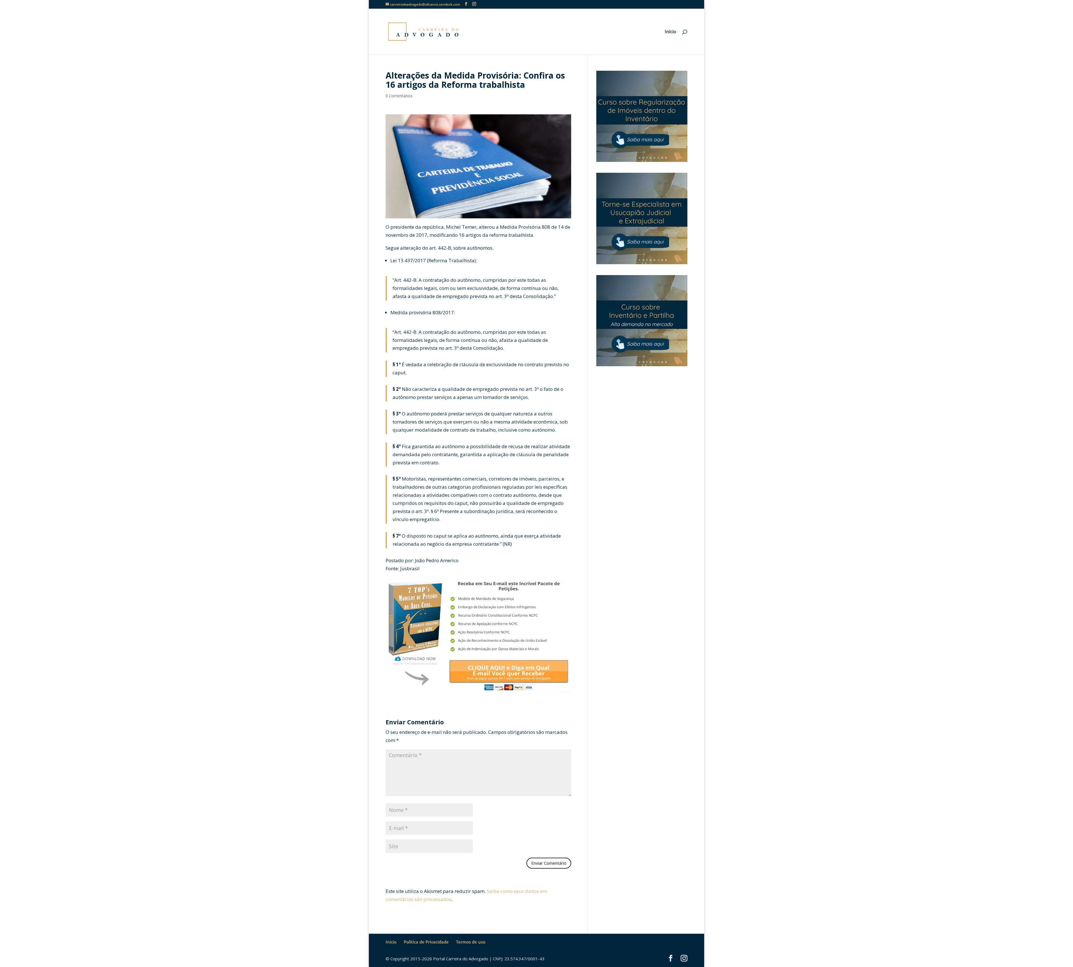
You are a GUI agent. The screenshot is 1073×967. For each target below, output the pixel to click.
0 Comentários (399, 95)
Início (670, 32)
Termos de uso (470, 942)
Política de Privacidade (426, 942)
